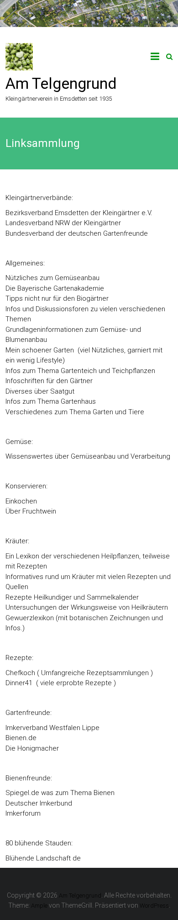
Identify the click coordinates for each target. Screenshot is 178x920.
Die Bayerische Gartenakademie (54, 288)
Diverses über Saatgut (39, 391)
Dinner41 (18, 683)
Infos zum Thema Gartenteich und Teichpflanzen (80, 371)
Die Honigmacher (32, 748)
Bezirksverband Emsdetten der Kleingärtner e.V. (78, 213)
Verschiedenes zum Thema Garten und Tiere (74, 412)
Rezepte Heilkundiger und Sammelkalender (72, 597)
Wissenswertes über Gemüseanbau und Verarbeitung (87, 456)
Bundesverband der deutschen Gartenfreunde (76, 233)
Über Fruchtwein (30, 511)
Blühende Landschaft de (43, 858)
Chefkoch (20, 673)
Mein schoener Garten (39, 350)
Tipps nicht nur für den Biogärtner (57, 298)
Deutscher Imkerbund (38, 803)
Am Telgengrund (61, 83)
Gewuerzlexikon (29, 618)
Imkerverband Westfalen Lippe (52, 728)
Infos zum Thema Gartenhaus (50, 401)
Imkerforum (23, 813)
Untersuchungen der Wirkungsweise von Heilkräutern (86, 607)
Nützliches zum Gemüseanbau (52, 278)
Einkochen (21, 501)
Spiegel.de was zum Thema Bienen (60, 793)
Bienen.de (21, 738)
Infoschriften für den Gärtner (49, 381)
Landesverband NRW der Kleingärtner (63, 223)
